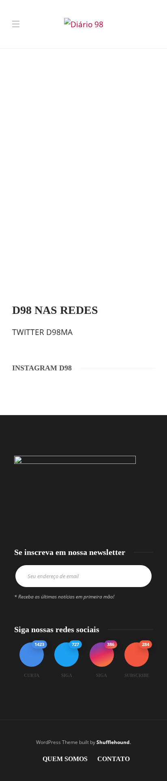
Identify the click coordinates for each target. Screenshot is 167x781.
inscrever (140, 576)
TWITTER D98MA (42, 332)
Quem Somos (65, 758)
